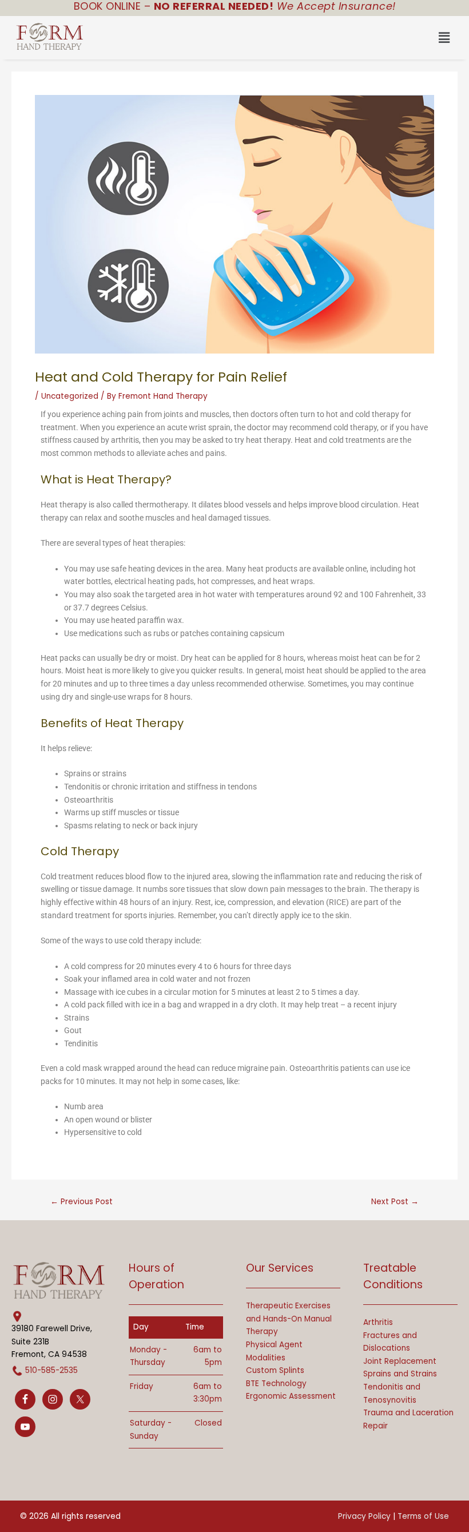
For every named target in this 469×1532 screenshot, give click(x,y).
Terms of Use (423, 1516)
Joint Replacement (399, 1361)
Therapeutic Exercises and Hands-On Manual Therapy (289, 1318)
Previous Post (81, 1202)
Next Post (395, 1202)
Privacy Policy (364, 1516)
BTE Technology (276, 1383)
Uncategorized (69, 396)
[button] (275, 38)
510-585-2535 (51, 1370)
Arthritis (378, 1322)
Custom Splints (275, 1370)
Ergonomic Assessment (291, 1396)
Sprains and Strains (400, 1373)
